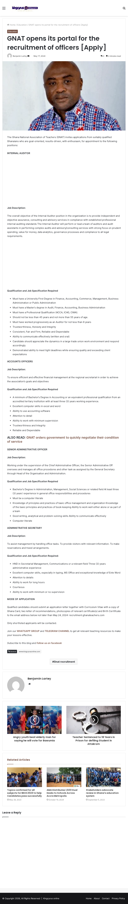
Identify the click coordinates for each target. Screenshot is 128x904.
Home (12, 25)
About (97, 898)
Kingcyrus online (51, 898)
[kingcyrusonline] (25, 8)
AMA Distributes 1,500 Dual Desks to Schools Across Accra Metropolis (62, 792)
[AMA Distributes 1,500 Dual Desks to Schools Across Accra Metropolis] (64, 777)
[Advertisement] (64, 181)
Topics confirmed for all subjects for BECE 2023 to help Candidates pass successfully (24, 792)
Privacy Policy (118, 898)
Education (22, 25)
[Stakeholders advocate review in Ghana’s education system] (103, 777)
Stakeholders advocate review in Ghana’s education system (102, 792)
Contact (106, 898)
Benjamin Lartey (39, 678)
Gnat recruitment (64, 661)
